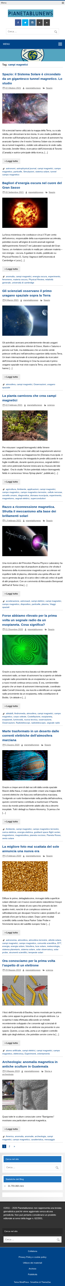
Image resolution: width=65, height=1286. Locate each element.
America (10, 1136)
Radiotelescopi (23, 723)
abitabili (9, 713)
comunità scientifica (46, 943)
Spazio (49, 88)
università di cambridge (23, 283)
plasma (45, 604)
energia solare (17, 946)
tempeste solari (35, 952)
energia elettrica (25, 832)
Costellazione (34, 717)
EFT (59, 943)
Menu (3, 3)
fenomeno (7, 279)
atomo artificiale (13, 1050)
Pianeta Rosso (54, 835)
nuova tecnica (30, 720)
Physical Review (36, 279)
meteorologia (53, 946)
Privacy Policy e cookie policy (32, 1257)
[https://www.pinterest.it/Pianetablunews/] (39, 22)
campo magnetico (10, 492)
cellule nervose (55, 492)
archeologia (40, 1136)
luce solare (40, 946)
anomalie (29, 1136)
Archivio (32, 1269)
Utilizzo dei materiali (32, 1263)
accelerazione (12, 601)
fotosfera (30, 946)
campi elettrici (37, 601)
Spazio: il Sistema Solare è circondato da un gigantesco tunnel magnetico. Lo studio (32, 78)
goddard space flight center (47, 832)
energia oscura (40, 276)
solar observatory (44, 949)
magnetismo (8, 498)
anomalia (10, 276)
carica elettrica (9, 832)
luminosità (18, 720)
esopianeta (47, 717)
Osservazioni (40, 384)
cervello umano (9, 495)
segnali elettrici (22, 498)
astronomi (10, 168)
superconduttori (38, 498)
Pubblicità (32, 1274)
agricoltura (11, 489)
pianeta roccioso (38, 835)
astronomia (11, 940)
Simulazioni (28, 172)
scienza (51, 405)
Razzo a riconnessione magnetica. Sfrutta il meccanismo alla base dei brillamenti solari (29, 511)
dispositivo (26, 604)
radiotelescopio (38, 723)
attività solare (54, 940)
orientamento (43, 1054)
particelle (17, 172)
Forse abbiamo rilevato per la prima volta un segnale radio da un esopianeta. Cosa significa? (29, 620)
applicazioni (33, 489)
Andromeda (19, 713)
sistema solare (42, 172)
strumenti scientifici (18, 952)
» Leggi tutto (11, 161)
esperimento (54, 276)
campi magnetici (45, 168)
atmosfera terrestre (38, 940)
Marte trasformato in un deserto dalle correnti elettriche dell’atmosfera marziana (30, 735)
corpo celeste (19, 717)
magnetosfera (22, 835)
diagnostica (23, 495)
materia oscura (20, 279)
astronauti (25, 601)
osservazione (45, 720)
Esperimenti (30, 1054)
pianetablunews (33, 88)
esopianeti (7, 720)
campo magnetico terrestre (33, 492)
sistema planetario (11, 949)
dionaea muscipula (39, 495)
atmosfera (11, 384)
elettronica (18, 1054)
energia (6, 946)
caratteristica (37, 1139)
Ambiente (21, 489)
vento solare (8, 838)
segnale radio (53, 723)
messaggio (49, 1139)
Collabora (32, 1251)
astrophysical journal (26, 168)
